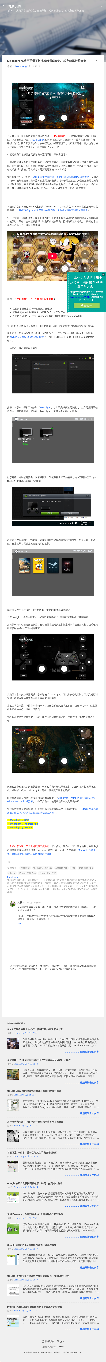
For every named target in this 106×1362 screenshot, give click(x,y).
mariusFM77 (58, 1347)
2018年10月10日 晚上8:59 (32, 903)
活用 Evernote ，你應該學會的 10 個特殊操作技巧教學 (35, 1214)
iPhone (12, 873)
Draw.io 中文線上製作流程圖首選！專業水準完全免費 (34, 1306)
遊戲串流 (25, 868)
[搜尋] (102, 7)
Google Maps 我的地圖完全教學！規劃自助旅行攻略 (34, 1091)
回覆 (19, 924)
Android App (61, 868)
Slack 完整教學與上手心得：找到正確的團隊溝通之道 (35, 1029)
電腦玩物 (14, 6)
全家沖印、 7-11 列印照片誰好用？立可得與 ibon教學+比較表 (39, 1060)
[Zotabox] (0, 1361)
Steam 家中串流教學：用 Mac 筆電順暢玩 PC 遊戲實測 (61, 176)
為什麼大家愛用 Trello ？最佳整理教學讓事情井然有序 (35, 1121)
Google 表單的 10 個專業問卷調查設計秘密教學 (31, 1245)
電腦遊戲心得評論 (42, 868)
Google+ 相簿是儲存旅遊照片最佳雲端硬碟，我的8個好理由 (38, 1276)
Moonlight (45, 407)
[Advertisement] (53, 35)
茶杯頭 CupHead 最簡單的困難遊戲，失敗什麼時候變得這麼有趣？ (53, 210)
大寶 (20, 902)
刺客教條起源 (37, 139)
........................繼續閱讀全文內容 (82, 1051)
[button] (97, 61)
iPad (73, 868)
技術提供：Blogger (55, 1341)
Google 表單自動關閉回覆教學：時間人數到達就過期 (34, 1183)
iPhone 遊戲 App (27, 873)
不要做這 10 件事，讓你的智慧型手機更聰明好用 (32, 1152)
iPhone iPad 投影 (47, 873)
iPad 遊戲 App (86, 868)
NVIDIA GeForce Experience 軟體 (27, 337)
